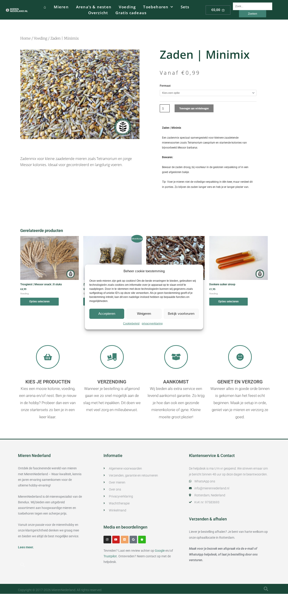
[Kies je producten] (48, 357)
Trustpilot (110, 556)
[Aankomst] (176, 357)
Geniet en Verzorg (240, 382)
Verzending (111, 382)
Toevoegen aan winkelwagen (194, 108)
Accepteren (106, 313)
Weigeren (144, 313)
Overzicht (98, 12)
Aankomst (176, 382)
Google (160, 550)
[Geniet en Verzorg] (240, 357)
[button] (22, 564)
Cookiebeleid (131, 323)
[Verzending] (112, 357)
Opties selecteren (39, 301)
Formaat (165, 85)
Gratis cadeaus (130, 12)
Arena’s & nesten (93, 6)
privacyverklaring (152, 323)
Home (25, 38)
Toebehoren (155, 6)
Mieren (61, 6)
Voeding (127, 6)
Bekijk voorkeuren (181, 313)
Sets (185, 6)
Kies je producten (47, 382)
